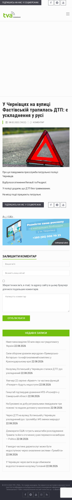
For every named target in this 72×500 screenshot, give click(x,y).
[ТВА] (12, 14)
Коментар (38, 122)
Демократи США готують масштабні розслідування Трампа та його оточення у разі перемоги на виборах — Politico (35, 435)
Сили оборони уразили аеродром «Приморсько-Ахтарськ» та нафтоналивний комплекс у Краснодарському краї (32, 357)
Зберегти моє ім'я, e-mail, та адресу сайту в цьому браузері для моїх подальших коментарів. (35, 287)
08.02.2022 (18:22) (17, 122)
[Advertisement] (36, 59)
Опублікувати (16, 318)
